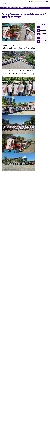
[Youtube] (31, 1)
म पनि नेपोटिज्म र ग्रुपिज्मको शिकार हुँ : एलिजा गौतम (43, 38)
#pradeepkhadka (10, 9)
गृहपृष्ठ (3, 7)
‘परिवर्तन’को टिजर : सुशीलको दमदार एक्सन (43, 27)
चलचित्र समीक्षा (27, 7)
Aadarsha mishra (42, 9)
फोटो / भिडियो (22, 7)
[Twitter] (29, 1)
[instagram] (32, 1)
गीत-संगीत (14, 7)
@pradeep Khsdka (5, 9)
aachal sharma (36, 9)
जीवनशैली (37, 7)
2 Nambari (23, 9)
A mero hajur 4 (32, 9)
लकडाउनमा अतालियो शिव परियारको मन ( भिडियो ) (43, 30)
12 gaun (20, 9)
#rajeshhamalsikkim (15, 9)
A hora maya (27, 9)
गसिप (18, 7)
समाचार (7, 7)
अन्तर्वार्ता (10, 7)
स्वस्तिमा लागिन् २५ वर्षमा (43, 40)
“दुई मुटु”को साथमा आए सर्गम (43, 34)
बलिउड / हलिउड (33, 7)
